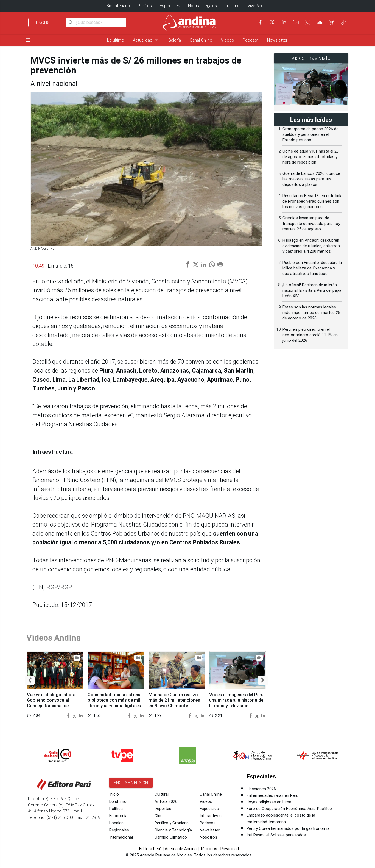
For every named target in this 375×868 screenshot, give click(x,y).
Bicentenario (118, 5)
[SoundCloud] (319, 22)
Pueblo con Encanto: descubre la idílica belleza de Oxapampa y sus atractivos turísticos (312, 268)
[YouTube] (295, 22)
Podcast (250, 40)
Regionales (119, 830)
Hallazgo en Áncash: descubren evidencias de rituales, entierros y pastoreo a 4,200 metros (311, 246)
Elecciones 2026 (261, 788)
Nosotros (208, 837)
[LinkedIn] (283, 22)
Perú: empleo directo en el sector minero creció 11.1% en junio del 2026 (310, 335)
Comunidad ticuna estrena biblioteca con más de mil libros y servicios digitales (115, 700)
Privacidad (229, 848)
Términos (208, 848)
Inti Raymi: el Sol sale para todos (276, 835)
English (44, 23)
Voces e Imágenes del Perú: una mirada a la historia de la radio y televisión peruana (237, 702)
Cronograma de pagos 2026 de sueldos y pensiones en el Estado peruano (310, 134)
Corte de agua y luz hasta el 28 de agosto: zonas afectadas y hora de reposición (310, 157)
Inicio (114, 794)
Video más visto (311, 58)
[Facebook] (260, 22)
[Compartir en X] (75, 715)
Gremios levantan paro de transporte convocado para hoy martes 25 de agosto (311, 224)
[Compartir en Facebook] (69, 715)
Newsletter (277, 40)
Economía (118, 815)
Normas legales (202, 5)
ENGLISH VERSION (131, 783)
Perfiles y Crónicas (172, 822)
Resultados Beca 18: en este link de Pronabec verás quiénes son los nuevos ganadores (311, 201)
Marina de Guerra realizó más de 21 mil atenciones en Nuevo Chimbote (174, 700)
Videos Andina (53, 638)
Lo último (115, 40)
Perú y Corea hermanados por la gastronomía (288, 828)
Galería (174, 40)
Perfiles (145, 5)
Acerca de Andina (181, 848)
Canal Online (201, 40)
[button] (30, 680)
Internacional (121, 837)
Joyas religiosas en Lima (269, 802)
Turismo (232, 5)
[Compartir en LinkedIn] (80, 715)
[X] (272, 22)
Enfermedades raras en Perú (272, 795)
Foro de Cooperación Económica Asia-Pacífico (289, 808)
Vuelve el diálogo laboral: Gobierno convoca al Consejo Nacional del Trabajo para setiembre (52, 702)
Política (116, 808)
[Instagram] (307, 22)
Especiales (170, 5)
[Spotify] (331, 22)
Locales (116, 822)
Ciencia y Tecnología (173, 830)
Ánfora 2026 (166, 801)
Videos (227, 40)
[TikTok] (343, 22)
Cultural (162, 794)
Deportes (163, 808)
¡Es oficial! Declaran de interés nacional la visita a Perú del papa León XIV (311, 290)
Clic (158, 815)
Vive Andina (258, 5)
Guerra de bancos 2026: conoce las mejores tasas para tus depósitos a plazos (311, 179)
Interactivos (211, 815)
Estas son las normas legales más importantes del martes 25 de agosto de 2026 (311, 313)
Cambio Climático (171, 837)
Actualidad (146, 40)
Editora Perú (150, 848)
